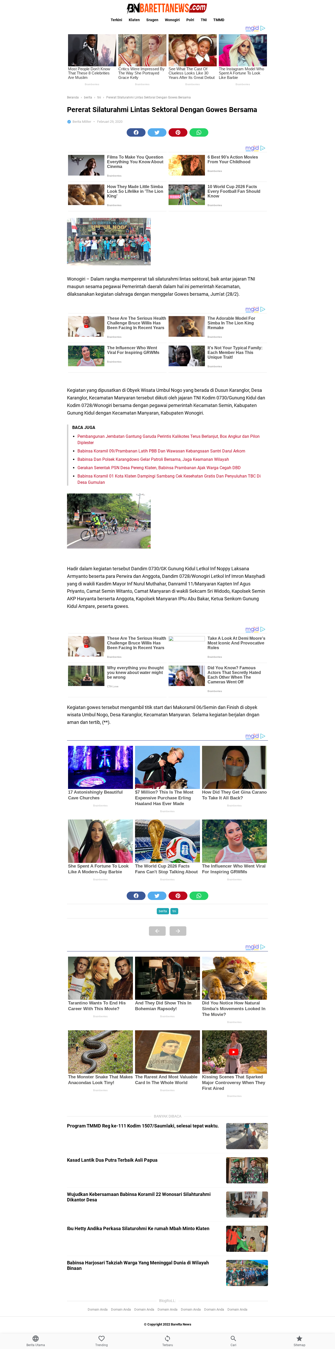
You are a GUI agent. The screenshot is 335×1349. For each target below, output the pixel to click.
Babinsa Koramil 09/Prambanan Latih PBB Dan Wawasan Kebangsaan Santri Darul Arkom (161, 451)
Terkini (116, 20)
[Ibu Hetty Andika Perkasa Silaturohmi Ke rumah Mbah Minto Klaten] (247, 1239)
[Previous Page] (157, 931)
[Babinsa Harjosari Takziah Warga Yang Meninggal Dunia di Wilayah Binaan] (247, 1273)
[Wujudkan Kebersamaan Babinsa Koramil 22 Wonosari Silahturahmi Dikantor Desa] (247, 1204)
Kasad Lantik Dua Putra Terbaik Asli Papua (112, 1160)
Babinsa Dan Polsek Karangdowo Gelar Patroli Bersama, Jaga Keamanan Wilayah (153, 459)
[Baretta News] (167, 8)
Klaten (134, 20)
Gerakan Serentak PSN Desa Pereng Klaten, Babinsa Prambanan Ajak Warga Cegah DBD (159, 467)
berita (163, 911)
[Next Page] (178, 931)
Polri (190, 20)
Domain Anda (98, 1309)
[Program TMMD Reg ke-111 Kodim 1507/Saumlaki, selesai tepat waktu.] (247, 1136)
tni (174, 911)
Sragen (152, 20)
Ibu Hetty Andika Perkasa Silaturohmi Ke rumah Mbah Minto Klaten (138, 1228)
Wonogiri (172, 20)
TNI (204, 20)
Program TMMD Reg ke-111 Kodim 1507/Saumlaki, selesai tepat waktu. (143, 1126)
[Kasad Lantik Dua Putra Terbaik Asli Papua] (247, 1170)
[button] (136, 132)
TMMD (218, 20)
